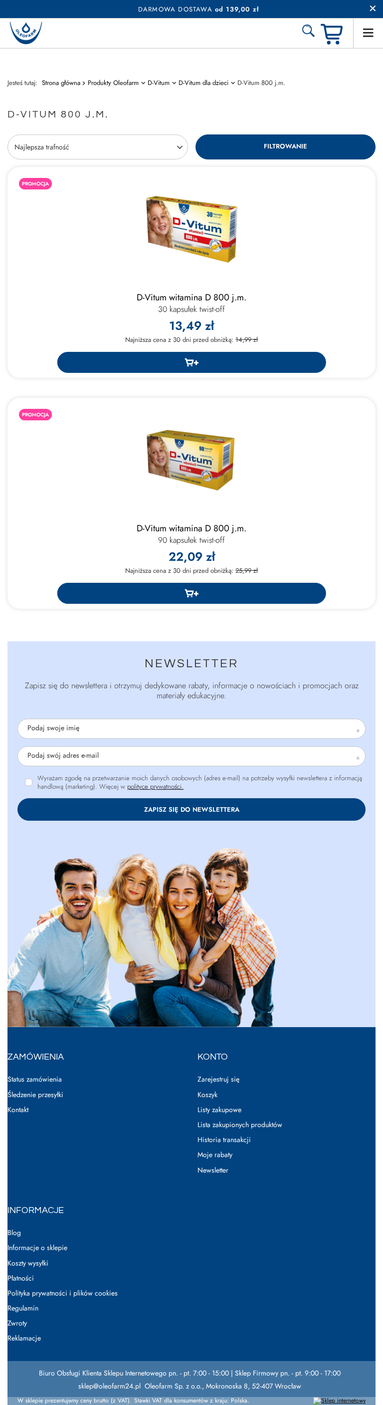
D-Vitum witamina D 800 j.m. (191, 303)
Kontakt (17, 1110)
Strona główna (61, 82)
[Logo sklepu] (25, 33)
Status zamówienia (34, 1079)
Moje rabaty (214, 1155)
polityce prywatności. (155, 786)
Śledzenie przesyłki (35, 1095)
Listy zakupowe (219, 1110)
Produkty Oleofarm (113, 82)
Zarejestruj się (218, 1079)
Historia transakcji (224, 1140)
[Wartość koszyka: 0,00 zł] (333, 33)
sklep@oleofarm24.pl (109, 1386)
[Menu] (368, 33)
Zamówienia (35, 1057)
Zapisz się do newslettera (191, 809)
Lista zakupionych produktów (239, 1125)
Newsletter (191, 663)
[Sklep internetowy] (339, 1401)
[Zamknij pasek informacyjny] (373, 8)
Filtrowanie (285, 146)
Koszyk (207, 1095)
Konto (212, 1057)
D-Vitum (159, 82)
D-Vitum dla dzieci (203, 82)
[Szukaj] (308, 33)
